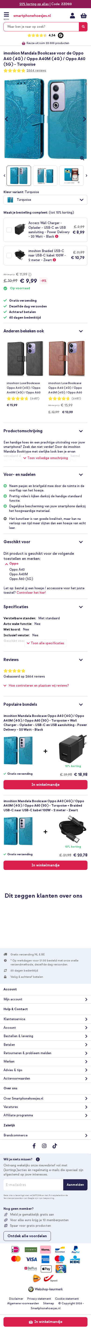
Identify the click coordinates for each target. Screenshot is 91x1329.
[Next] (82, 119)
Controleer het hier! (31, 593)
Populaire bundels (20, 704)
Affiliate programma (18, 1115)
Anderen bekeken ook (24, 331)
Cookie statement (67, 1299)
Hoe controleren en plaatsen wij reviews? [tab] (39, 686)
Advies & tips (13, 1070)
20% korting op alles (34, 4)
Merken (9, 1061)
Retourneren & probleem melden (27, 1053)
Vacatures (11, 1107)
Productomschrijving (23, 431)
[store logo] (32, 16)
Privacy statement (39, 1299)
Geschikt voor (17, 542)
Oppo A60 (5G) (21, 579)
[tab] (46, 330)
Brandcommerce (16, 1135)
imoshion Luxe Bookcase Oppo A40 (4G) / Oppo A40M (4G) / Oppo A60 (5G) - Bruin (65, 388)
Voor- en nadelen (19, 474)
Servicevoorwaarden (13, 1198)
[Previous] (9, 119)
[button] (46, 200)
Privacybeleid (55, 1195)
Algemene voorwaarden (23, 1303)
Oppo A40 (17, 570)
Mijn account (72, 15)
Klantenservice (14, 1019)
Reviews (11, 659)
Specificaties (16, 607)
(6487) (34, 398)
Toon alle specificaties (47, 643)
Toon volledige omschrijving (47, 458)
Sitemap (48, 1303)
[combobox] (46, 26)
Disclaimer (16, 1299)
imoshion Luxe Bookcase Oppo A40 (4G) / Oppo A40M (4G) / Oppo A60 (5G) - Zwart (24, 388)
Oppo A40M (18, 574)
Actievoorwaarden (17, 1078)
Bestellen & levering (18, 1036)
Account (10, 1028)
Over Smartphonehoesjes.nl (23, 1099)
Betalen (9, 1045)
